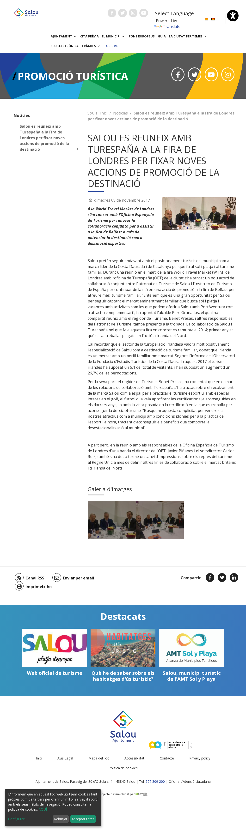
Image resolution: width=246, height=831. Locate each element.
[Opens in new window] (177, 74)
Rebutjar (60, 819)
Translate (171, 26)
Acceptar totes (83, 819)
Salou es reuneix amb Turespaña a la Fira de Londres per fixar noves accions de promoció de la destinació (44, 138)
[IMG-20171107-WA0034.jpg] (160, 520)
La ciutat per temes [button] (186, 36)
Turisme (111, 46)
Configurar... (17, 819)
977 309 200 (155, 781)
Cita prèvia (89, 36)
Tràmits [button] (89, 46)
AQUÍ (43, 809)
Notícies (22, 115)
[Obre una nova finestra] (112, 13)
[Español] (213, 18)
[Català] (206, 18)
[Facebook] (210, 577)
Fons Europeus (142, 36)
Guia (162, 36)
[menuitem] (206, 18)
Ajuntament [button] (62, 36)
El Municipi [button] (111, 36)
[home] (26, 12)
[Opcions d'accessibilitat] (233, 16)
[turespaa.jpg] (112, 520)
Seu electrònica (65, 46)
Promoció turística (73, 76)
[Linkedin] (234, 577)
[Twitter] (222, 577)
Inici (103, 113)
